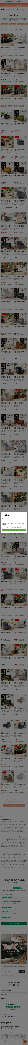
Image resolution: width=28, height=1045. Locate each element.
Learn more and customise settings (14, 527)
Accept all (14, 529)
